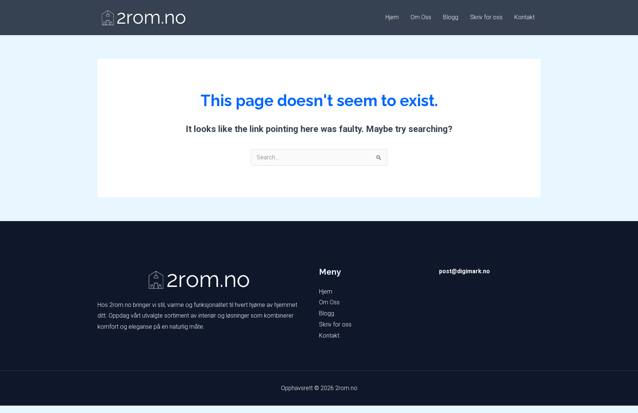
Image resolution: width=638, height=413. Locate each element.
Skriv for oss (486, 17)
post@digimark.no (464, 271)
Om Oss (421, 17)
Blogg (450, 17)
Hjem (392, 17)
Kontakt (524, 17)
